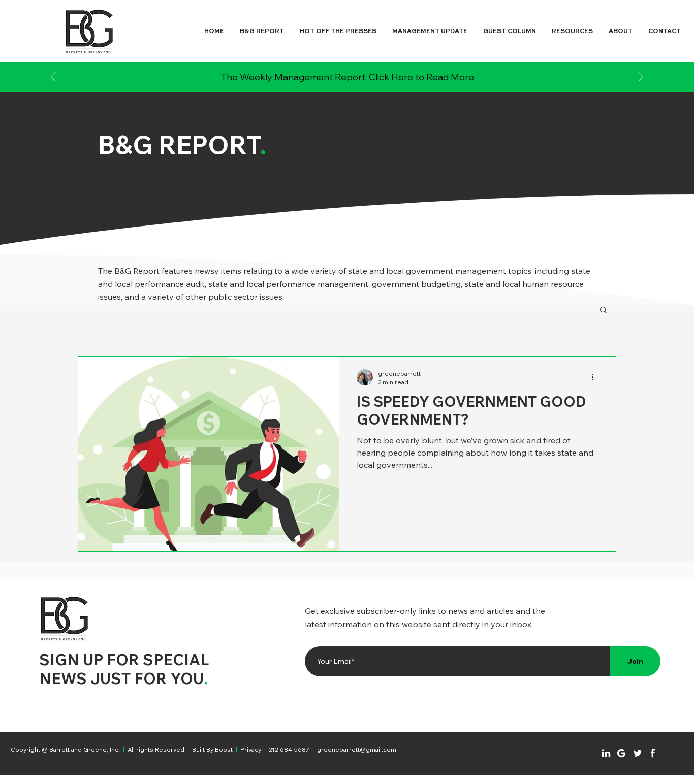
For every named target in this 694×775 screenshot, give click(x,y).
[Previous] (53, 77)
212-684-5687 (289, 749)
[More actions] (596, 377)
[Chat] (606, 753)
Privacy (250, 749)
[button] (603, 310)
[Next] (640, 77)
